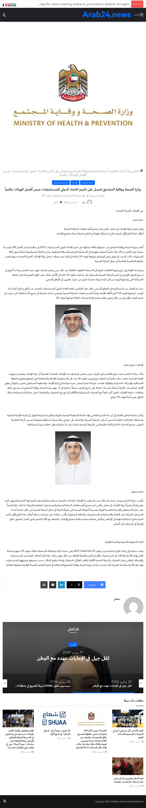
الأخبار (74, 183)
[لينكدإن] (61, 584)
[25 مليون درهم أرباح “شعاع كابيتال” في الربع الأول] (54, 718)
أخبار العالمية (116, 171)
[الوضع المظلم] (4, 16)
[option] (73, 657)
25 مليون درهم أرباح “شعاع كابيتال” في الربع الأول (57, 732)
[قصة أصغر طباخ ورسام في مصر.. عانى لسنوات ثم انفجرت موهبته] (127, 766)
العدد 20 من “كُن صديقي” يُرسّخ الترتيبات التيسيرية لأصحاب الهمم (128, 734)
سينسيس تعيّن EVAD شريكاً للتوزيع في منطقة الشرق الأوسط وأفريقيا (73, 658)
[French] (5, 4)
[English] (9, 4)
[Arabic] (14, 4)
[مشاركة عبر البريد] (52, 584)
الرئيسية (134, 171)
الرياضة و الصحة (61, 183)
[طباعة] (44, 584)
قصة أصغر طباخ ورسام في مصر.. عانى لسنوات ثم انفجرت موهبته (128, 780)
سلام (84, 202)
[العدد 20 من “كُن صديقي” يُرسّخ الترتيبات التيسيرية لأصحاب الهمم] (127, 718)
